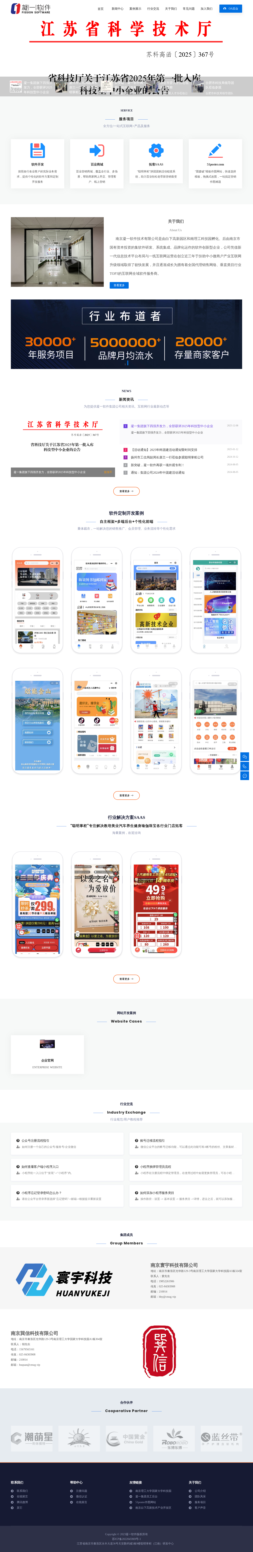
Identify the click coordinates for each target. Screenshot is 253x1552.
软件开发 (37, 164)
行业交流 (153, 8)
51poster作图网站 (145, 1502)
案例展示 (135, 8)
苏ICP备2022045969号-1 (126, 1539)
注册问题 (81, 1490)
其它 (19, 1507)
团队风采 (200, 1496)
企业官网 (47, 1060)
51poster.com (215, 164)
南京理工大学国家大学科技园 (153, 1490)
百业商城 (97, 164)
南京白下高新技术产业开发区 (153, 1507)
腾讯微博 (22, 1502)
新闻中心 (118, 8)
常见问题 (189, 8)
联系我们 (22, 1490)
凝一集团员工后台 (146, 1496)
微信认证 (81, 1496)
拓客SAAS (156, 164)
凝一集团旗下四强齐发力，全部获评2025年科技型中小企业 (50, 472)
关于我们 (171, 8)
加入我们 (206, 8)
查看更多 (119, 285)
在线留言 (22, 1496)
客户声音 (200, 1507)
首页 (101, 8)
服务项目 (200, 1502)
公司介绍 (200, 1490)
